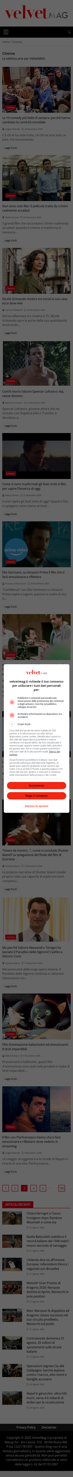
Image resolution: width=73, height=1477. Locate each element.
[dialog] (36, 738)
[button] (36, 724)
